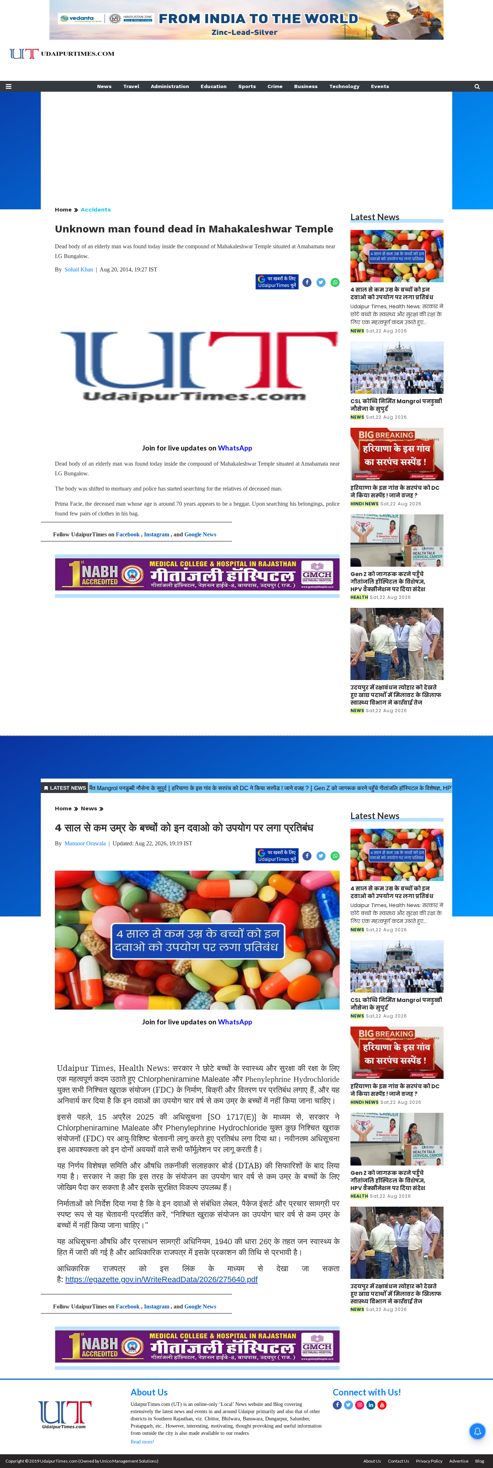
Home (63, 209)
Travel (131, 86)
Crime (275, 86)
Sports (247, 86)
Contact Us (398, 1461)
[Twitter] (348, 1405)
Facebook (128, 534)
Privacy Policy (429, 1461)
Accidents (96, 209)
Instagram (156, 534)
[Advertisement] (246, 142)
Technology (344, 86)
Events (380, 86)
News (104, 86)
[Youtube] (382, 1405)
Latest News (375, 217)
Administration (170, 86)
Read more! (142, 1442)
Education (214, 86)
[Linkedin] (370, 1405)
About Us (149, 1392)
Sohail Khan (79, 269)
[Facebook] (337, 1405)
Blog (479, 1461)
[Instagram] (359, 1405)
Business (306, 86)
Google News (200, 534)
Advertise (458, 1461)
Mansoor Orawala (85, 843)
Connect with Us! (367, 1392)
